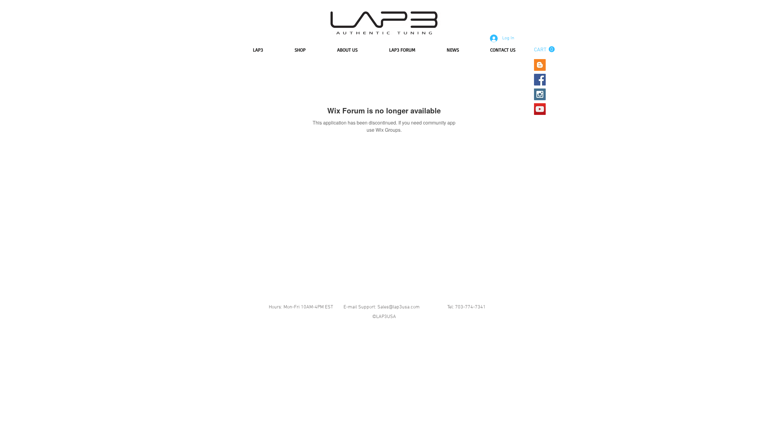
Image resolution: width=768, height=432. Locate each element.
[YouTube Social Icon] (540, 109)
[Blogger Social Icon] (540, 65)
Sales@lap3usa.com (398, 307)
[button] (544, 49)
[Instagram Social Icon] (540, 94)
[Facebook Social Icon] (540, 80)
